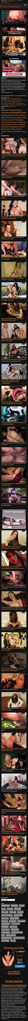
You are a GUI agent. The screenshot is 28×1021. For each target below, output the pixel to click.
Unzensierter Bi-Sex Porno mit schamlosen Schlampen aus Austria (12, 278)
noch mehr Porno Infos (6, 92)
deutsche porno (5, 2)
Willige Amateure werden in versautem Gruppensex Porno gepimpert (11, 790)
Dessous (4, 115)
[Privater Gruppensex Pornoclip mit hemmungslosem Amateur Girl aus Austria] (14, 557)
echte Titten (19, 98)
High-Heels (5, 124)
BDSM (3, 112)
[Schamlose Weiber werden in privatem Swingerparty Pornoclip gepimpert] (14, 537)
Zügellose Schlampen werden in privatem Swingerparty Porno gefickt (12, 319)
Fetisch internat (11, 100)
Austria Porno (13, 106)
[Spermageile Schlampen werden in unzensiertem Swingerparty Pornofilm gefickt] (14, 863)
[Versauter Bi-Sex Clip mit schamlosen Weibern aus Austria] (14, 433)
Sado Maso (16, 131)
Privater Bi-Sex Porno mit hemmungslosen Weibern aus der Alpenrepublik (12, 669)
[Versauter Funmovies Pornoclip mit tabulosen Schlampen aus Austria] (14, 289)
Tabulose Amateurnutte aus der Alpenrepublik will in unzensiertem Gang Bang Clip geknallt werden (13, 155)
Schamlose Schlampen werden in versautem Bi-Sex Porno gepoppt (13, 770)
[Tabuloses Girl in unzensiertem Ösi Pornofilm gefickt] (14, 719)
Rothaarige (18, 105)
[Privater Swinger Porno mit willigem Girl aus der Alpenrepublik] (14, 474)
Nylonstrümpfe (16, 129)
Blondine (9, 112)
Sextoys (23, 131)
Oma (17, 103)
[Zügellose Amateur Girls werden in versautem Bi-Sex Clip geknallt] (14, 699)
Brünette (22, 112)
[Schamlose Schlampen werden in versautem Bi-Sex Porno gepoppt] (14, 760)
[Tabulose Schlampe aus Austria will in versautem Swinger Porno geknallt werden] (14, 598)
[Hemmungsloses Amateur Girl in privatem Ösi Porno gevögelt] (14, 248)
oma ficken (19, 1)
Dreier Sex (13, 117)
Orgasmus (21, 103)
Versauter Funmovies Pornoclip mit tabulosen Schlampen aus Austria (13, 299)
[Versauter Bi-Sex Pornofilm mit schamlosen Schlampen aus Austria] (14, 228)
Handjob (14, 101)
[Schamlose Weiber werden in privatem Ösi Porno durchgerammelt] (14, 842)
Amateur (9, 98)
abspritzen (5, 110)
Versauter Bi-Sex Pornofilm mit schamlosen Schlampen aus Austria (12, 238)
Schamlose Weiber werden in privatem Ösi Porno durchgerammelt (12, 852)
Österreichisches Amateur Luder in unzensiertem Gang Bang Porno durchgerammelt (10, 381)
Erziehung (4, 120)
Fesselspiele (19, 120)
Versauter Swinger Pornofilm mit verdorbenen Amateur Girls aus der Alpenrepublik (13, 360)
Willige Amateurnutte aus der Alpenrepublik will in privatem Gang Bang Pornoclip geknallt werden (13, 811)
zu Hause (24, 105)
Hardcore (18, 101)
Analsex (19, 110)
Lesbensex (21, 124)
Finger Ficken (18, 100)
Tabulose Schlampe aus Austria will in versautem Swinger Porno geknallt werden (12, 608)
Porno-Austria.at (10, 6)
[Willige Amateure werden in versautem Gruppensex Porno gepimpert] (14, 780)
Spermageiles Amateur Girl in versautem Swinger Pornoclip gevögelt (12, 217)
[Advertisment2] (14, 66)
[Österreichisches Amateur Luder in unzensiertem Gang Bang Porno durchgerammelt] (14, 370)
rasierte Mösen (5, 105)
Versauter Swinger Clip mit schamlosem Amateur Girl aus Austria (11, 628)
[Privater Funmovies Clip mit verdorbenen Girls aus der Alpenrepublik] (14, 413)
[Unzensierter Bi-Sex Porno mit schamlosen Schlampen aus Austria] (14, 268)
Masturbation (4, 103)
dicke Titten (5, 117)
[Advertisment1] (14, 45)
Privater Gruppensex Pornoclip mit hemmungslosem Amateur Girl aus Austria (12, 567)
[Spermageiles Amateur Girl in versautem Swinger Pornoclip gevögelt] (14, 207)
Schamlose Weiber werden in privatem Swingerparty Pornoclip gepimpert (11, 547)
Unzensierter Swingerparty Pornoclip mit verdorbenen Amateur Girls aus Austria (12, 402)
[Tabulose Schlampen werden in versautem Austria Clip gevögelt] (14, 330)
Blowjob (13, 98)
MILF (23, 127)
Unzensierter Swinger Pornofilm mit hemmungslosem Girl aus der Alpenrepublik (13, 832)
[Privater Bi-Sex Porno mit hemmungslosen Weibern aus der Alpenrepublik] (14, 659)
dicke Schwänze (19, 115)
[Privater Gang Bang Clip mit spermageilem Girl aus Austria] (14, 578)
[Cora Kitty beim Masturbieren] (14, 680)
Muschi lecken (11, 103)
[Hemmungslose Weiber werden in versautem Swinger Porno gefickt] (14, 739)
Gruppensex (14, 122)
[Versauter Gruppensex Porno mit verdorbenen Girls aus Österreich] (14, 167)
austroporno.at (11, 1)
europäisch (4, 100)
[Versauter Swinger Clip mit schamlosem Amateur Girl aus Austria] (14, 618)
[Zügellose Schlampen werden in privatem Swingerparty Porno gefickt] (14, 309)
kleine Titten (13, 124)
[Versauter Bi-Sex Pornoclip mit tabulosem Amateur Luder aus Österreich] (14, 883)
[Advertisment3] (14, 519)
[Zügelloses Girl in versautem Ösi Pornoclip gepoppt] (14, 187)
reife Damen (12, 105)
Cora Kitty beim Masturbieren (9, 689)
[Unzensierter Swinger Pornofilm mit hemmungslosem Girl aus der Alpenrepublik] (14, 822)
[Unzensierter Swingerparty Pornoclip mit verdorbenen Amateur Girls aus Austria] (14, 392)
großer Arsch (8, 101)
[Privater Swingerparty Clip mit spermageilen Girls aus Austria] (14, 639)
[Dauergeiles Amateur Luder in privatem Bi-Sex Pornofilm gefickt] (14, 494)
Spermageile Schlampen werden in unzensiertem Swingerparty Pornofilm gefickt (13, 873)
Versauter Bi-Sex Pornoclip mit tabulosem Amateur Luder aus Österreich (12, 893)
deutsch (11, 115)
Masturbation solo (15, 127)
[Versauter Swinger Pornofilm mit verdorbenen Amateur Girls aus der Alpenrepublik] (14, 350)
